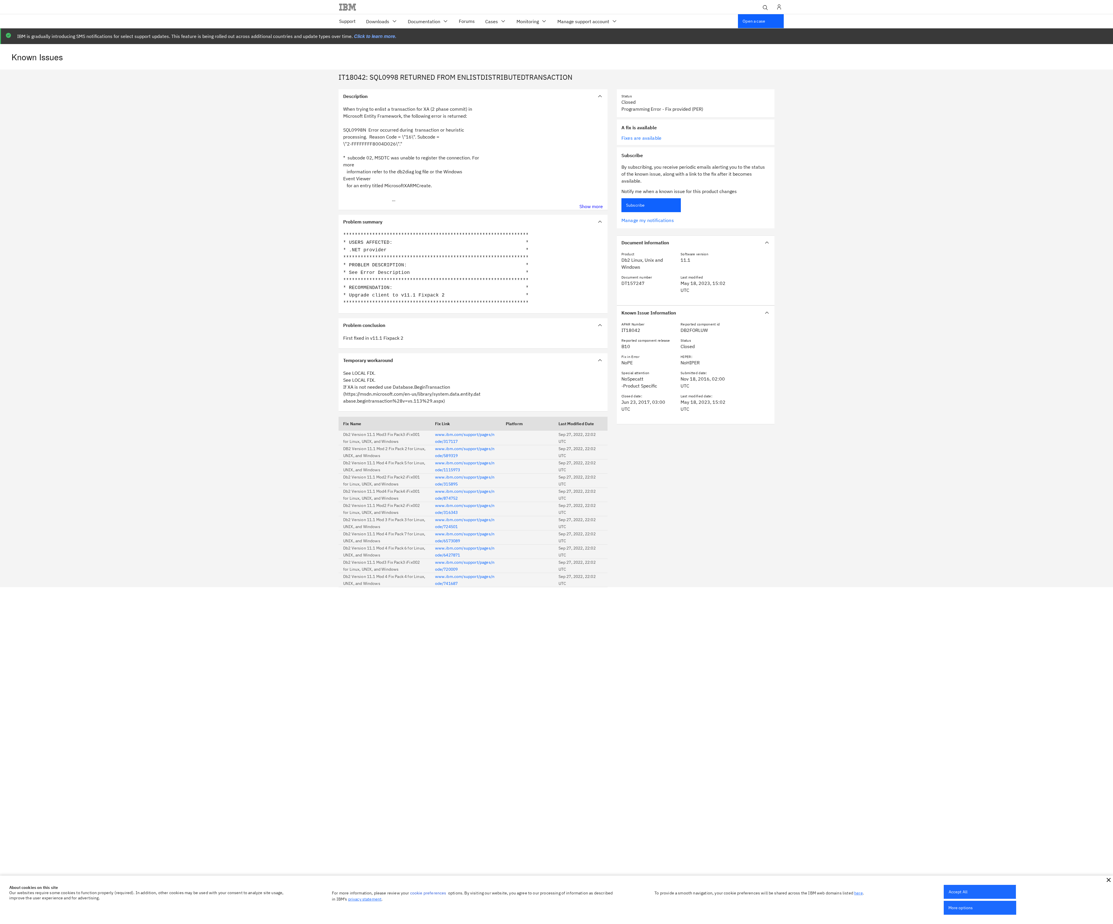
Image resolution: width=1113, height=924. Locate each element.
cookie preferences (428, 893)
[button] (1109, 880)
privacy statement (365, 899)
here (858, 893)
